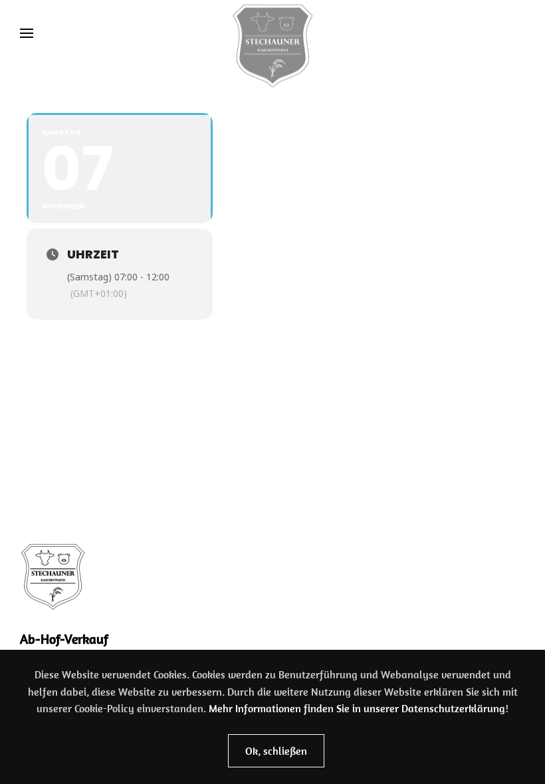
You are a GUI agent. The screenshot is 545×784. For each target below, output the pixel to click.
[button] (26, 33)
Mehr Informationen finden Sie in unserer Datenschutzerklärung (357, 708)
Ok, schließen (276, 750)
